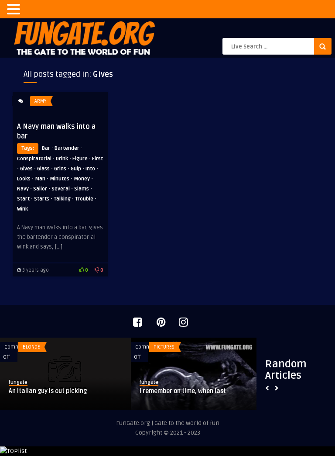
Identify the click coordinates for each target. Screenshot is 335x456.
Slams (81, 189)
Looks (24, 179)
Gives (26, 169)
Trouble (84, 199)
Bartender (67, 148)
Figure (80, 158)
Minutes (59, 179)
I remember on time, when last (183, 391)
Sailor (40, 189)
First (97, 158)
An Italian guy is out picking (48, 391)
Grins (60, 169)
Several (60, 189)
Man (40, 179)
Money (82, 179)
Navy (23, 189)
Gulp (76, 169)
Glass (43, 169)
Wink (22, 209)
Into (90, 169)
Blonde (31, 347)
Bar (46, 148)
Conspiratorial (34, 158)
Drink (62, 158)
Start (23, 199)
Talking (62, 199)
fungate (18, 382)
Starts (41, 199)
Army (40, 101)
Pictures (164, 347)
